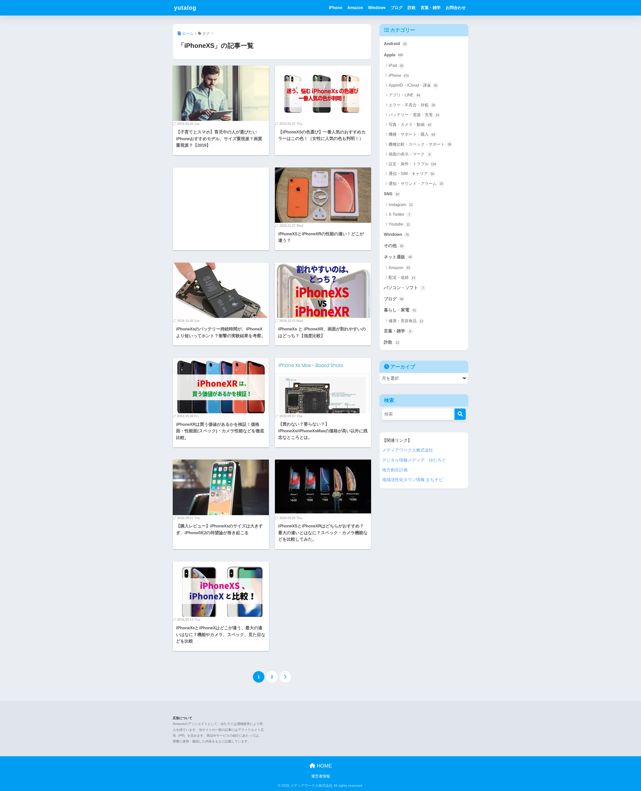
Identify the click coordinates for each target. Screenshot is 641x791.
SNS (391, 193)
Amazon (355, 8)
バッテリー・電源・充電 (414, 115)
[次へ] (285, 677)
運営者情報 (320, 776)
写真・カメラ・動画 (410, 124)
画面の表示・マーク (409, 154)
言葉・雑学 (431, 8)
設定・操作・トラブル (412, 164)
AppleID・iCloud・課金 (413, 85)
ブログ (397, 8)
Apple (393, 55)
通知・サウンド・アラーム (416, 183)
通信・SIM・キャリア (411, 173)
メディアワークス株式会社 (407, 450)
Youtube (399, 224)
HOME (323, 765)
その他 (393, 245)
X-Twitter (399, 214)
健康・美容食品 (406, 321)
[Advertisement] (221, 185)
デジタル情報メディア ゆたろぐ (414, 460)
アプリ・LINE (404, 95)
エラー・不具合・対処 (412, 105)
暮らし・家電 (400, 310)
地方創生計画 (395, 470)
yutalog (185, 8)
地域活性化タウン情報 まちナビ (412, 479)
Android (395, 43)
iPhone (335, 8)
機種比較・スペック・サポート (420, 144)
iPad (396, 65)
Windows (377, 8)
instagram (401, 205)
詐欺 (412, 8)
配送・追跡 (402, 277)
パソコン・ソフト (404, 287)
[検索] (460, 414)
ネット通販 (398, 257)
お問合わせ (456, 8)
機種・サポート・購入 (412, 134)
